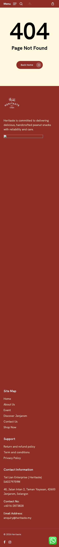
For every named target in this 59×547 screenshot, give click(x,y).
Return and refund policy (19, 446)
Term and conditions (17, 452)
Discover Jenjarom (15, 416)
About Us (9, 404)
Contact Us (10, 421)
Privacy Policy (12, 458)
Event (7, 410)
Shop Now (10, 427)
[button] (10, 3)
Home (7, 399)
